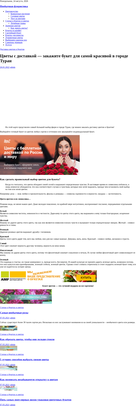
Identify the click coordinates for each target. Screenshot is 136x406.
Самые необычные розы (14, 312)
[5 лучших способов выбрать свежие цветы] (8, 350)
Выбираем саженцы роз (16, 40)
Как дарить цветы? (19, 28)
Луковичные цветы (14, 37)
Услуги (8, 45)
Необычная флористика (14, 6)
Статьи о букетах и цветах (17, 21)
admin (12, 67)
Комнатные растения (20, 14)
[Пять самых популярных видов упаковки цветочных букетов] (8, 390)
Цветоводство (11, 11)
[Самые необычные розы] (26, 303)
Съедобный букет (13, 33)
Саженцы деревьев (13, 42)
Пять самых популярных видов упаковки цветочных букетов (35, 399)
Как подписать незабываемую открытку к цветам (29, 379)
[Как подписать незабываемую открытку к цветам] (8, 370)
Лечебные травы (18, 23)
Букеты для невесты (14, 35)
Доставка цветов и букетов (12, 49)
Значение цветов (12, 26)
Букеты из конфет (13, 30)
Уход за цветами (18, 18)
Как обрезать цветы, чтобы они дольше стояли (27, 339)
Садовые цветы (18, 16)
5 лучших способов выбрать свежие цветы (24, 359)
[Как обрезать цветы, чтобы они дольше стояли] (8, 330)
